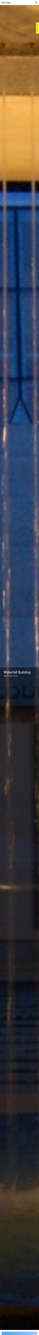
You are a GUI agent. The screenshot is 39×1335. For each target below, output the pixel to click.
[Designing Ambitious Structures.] (7, 3)
